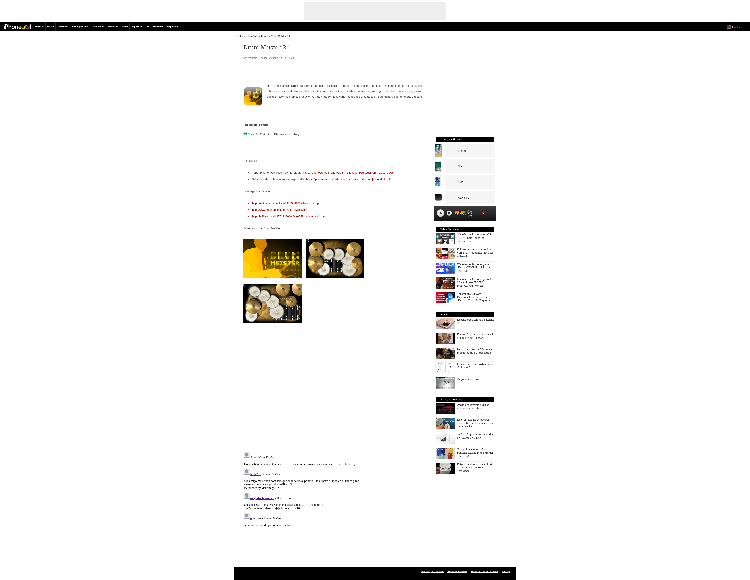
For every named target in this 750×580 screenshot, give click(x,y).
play (441, 213)
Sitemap (506, 571)
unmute (483, 213)
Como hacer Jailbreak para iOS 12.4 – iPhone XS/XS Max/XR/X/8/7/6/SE (475, 282)
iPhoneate (17, 26)
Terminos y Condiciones (432, 571)
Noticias (39, 26)
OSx (147, 26)
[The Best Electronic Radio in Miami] (459, 213)
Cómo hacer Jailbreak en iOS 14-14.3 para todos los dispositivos (474, 238)
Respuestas (172, 26)
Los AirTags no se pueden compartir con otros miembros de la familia (475, 423)
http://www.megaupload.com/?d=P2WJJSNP (279, 210)
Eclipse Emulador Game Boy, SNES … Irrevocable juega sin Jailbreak (475, 253)
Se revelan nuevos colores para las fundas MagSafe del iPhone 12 (475, 453)
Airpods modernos (468, 379)
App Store (136, 26)
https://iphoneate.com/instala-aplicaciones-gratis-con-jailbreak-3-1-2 (348, 179)
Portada (241, 36)
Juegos (264, 36)
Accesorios (113, 26)
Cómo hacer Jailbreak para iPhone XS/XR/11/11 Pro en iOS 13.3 (474, 268)
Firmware (158, 26)
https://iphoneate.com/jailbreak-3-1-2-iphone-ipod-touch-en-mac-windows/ (348, 172)
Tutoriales (62, 26)
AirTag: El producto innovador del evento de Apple (475, 436)
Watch (50, 26)
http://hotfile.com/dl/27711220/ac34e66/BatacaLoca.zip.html (289, 216)
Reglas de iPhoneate (457, 571)
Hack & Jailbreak (79, 26)
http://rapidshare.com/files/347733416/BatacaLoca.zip (285, 203)
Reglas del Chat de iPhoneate (484, 571)
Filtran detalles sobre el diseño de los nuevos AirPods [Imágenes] (475, 468)
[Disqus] (306, 392)
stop (449, 213)
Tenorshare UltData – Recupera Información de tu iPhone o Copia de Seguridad (474, 297)
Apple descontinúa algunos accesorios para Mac (473, 406)
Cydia (125, 26)
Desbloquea (98, 26)
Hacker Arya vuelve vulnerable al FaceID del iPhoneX (475, 336)
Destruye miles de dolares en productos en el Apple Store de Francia (474, 353)
